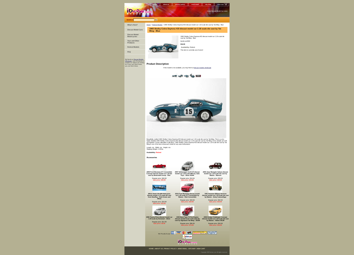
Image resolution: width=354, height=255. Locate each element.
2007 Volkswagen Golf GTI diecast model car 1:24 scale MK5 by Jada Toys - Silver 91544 (187, 173)
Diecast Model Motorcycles (133, 36)
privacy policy (180, 4)
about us (166, 4)
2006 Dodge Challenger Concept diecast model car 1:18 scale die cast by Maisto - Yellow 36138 (215, 218)
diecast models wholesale (202, 68)
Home (149, 25)
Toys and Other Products (133, 42)
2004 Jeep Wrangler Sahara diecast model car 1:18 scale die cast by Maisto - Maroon (215, 173)
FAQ (129, 52)
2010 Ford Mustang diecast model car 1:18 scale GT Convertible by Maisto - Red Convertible (187, 195)
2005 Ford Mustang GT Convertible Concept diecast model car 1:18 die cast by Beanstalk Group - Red (159, 173)
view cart (220, 4)
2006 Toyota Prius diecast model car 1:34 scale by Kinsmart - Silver (159, 218)
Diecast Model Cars (135, 30)
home (155, 4)
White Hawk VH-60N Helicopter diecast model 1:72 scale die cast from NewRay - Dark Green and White (159, 196)
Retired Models (157, 25)
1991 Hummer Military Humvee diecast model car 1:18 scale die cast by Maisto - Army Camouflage (215, 195)
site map (208, 4)
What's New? (132, 25)
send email (195, 4)
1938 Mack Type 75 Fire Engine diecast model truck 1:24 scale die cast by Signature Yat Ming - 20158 (187, 218)
